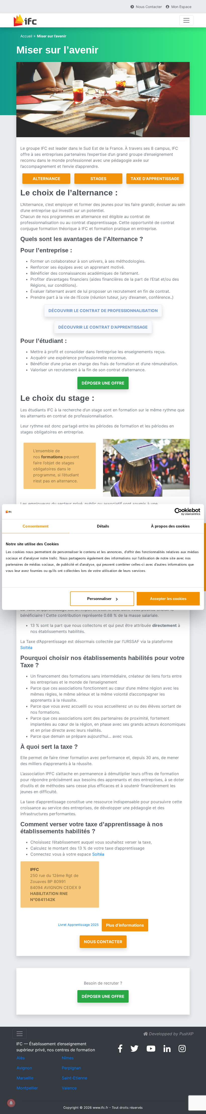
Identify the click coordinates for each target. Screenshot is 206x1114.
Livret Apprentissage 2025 (78, 925)
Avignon (24, 1067)
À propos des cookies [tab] (170, 526)
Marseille (25, 1077)
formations (52, 456)
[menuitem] (146, 6)
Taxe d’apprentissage (155, 178)
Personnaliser (99, 599)
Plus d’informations (125, 925)
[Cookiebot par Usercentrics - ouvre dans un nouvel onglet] (178, 511)
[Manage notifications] (11, 1103)
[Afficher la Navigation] (186, 20)
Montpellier (27, 1087)
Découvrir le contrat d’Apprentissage (103, 327)
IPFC (34, 869)
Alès (21, 1057)
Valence (69, 1087)
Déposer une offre (103, 383)
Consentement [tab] (35, 526)
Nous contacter (103, 941)
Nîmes (68, 1057)
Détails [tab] (103, 526)
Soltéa (26, 647)
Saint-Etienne (74, 1077)
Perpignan (71, 1067)
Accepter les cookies (168, 599)
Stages (98, 178)
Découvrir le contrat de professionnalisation (103, 310)
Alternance (46, 178)
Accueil (26, 36)
